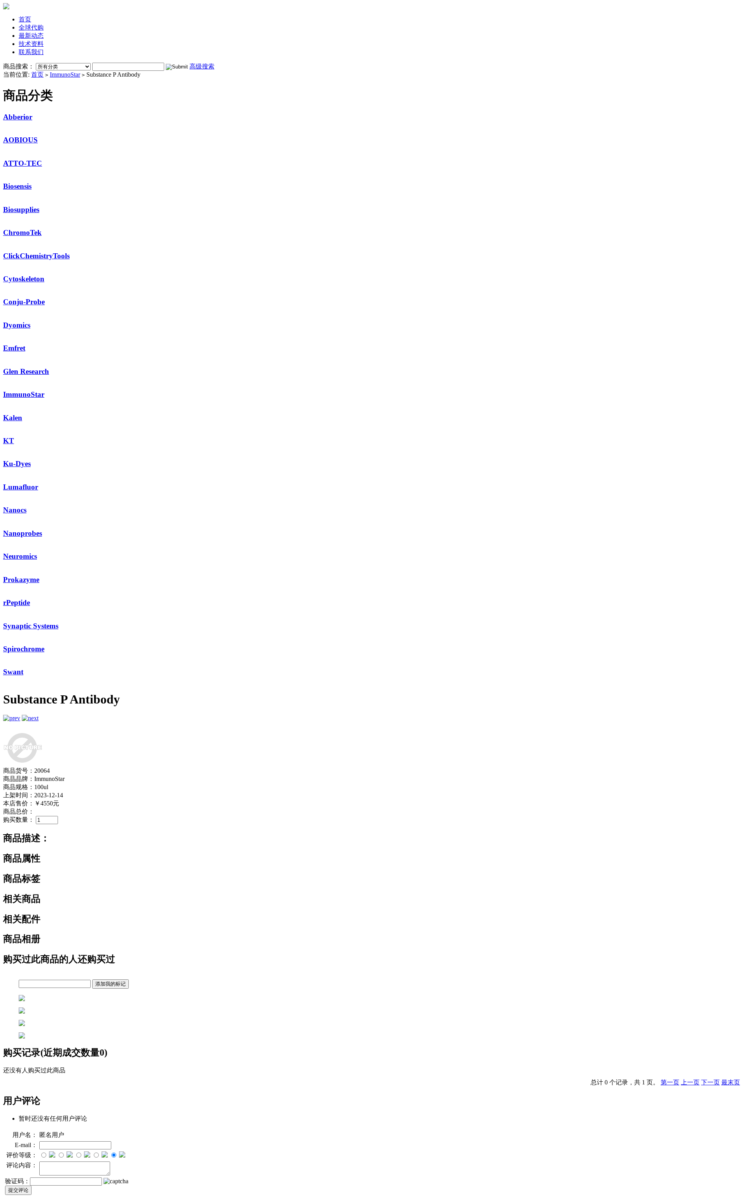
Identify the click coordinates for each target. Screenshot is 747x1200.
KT (8, 441)
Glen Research (26, 371)
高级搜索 (201, 66)
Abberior (17, 117)
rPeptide (16, 602)
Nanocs (14, 510)
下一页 (710, 1082)
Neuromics (20, 556)
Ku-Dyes (17, 464)
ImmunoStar (65, 74)
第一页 (670, 1082)
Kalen (12, 418)
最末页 (730, 1082)
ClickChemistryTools (36, 256)
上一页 (690, 1082)
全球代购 (31, 27)
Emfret (14, 348)
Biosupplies (21, 209)
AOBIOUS (20, 140)
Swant (13, 672)
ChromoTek (22, 232)
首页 (25, 19)
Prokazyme (21, 579)
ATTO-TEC (22, 163)
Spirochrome (23, 649)
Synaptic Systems (30, 626)
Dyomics (16, 325)
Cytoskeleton (23, 279)
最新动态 (31, 35)
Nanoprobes (22, 533)
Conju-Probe (24, 302)
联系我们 (31, 52)
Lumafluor (20, 487)
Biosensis (17, 186)
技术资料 (31, 43)
